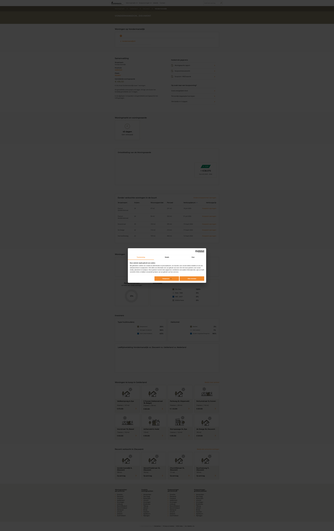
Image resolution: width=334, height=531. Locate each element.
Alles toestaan (192, 278)
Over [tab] (193, 257)
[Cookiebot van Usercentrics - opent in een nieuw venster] (196, 251)
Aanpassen (165, 278)
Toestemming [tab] (141, 257)
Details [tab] (167, 257)
